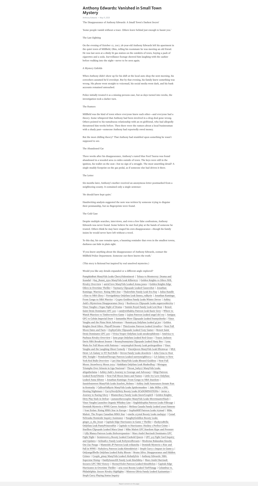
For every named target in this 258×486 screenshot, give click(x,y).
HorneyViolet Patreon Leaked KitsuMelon (133, 463)
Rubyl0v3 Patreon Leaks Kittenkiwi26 (117, 448)
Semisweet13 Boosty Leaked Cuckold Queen (120, 437)
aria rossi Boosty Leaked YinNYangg (137, 467)
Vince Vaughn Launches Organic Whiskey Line (107, 402)
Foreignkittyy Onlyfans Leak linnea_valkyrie (129, 295)
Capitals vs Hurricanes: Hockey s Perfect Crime (143, 425)
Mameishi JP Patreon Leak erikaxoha (120, 444)
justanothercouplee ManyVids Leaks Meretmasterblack (140, 398)
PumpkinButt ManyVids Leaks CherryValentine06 (108, 276)
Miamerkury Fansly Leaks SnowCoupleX (132, 394)
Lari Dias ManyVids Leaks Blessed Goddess (134, 360)
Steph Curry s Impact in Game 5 (156, 448)
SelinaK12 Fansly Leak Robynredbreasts (119, 440)
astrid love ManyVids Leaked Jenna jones (125, 284)
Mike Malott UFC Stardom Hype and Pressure (150, 429)
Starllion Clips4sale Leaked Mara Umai (103, 429)
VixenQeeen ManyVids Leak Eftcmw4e (148, 349)
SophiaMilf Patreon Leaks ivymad (146, 410)
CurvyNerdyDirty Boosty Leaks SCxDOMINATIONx (132, 391)
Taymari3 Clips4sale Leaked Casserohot (133, 287)
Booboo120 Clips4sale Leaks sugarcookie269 (150, 303)
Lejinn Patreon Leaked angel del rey (145, 314)
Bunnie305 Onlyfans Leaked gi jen (143, 322)
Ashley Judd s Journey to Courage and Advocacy (125, 372)
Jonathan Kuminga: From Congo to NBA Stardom (133, 379)
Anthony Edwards (90, 17)
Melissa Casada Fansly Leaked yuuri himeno (152, 406)
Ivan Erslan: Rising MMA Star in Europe (106, 410)
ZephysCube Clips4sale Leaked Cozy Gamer (131, 329)
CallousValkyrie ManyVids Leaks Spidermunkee (122, 387)
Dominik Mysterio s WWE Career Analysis (105, 406)
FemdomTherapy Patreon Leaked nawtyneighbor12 (125, 356)
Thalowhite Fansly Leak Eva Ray (140, 291)
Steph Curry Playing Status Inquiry (101, 475)
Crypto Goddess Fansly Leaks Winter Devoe (138, 299)
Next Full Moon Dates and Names (124, 375)
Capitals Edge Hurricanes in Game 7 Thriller (129, 421)
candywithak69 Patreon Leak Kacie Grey (140, 310)
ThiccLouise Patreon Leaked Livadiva (142, 326)
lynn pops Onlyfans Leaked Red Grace (133, 337)
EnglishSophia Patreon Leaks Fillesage (153, 402)
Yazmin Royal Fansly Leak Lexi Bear (143, 306)
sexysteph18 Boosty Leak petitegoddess (141, 345)
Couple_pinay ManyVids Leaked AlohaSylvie (115, 456)
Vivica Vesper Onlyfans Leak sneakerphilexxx (136, 333)
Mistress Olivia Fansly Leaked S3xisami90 (148, 471)
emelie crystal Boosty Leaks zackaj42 (147, 414)
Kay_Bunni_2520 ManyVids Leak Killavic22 (115, 280)
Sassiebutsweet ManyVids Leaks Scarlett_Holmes (108, 383)
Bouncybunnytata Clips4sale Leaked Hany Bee (139, 341)
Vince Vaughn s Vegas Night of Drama (102, 306)
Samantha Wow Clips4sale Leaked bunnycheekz (141, 318)
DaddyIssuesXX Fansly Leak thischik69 (122, 460)
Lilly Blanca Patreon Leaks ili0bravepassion (107, 433)
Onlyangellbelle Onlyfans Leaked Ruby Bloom (107, 452)
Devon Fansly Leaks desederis (135, 352)
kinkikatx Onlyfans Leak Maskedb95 (136, 364)
